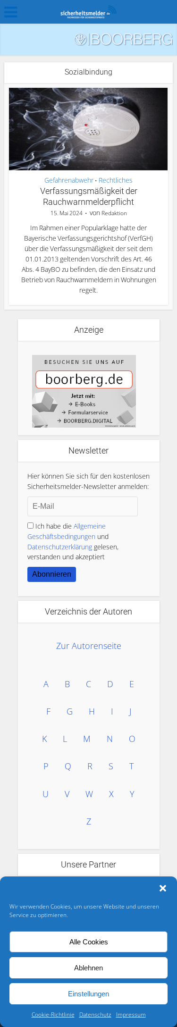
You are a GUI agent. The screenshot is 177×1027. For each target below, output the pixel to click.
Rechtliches (116, 180)
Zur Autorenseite (88, 645)
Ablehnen (88, 968)
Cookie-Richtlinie (53, 1014)
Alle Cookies (88, 942)
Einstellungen (88, 994)
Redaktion (114, 213)
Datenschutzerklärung (59, 546)
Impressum (131, 1014)
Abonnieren (51, 574)
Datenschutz (95, 1014)
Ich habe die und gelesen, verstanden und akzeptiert (72, 542)
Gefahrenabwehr (68, 180)
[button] (163, 888)
